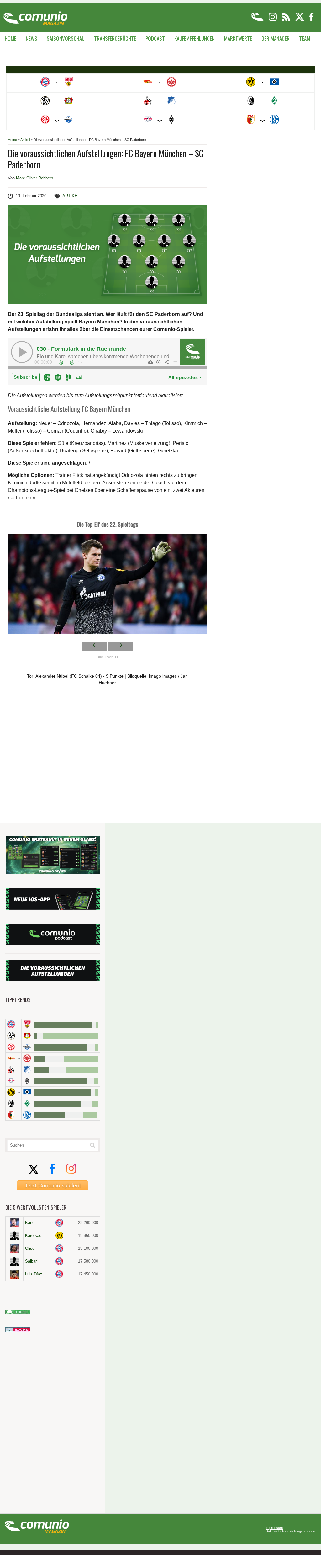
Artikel (25, 139)
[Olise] (14, 1248)
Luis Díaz (33, 1274)
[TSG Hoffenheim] (27, 1069)
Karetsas (33, 1235)
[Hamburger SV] (27, 1092)
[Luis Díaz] (14, 1274)
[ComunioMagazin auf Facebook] (311, 20)
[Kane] (14, 1222)
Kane (29, 1222)
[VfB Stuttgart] (27, 1024)
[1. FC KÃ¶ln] (11, 1069)
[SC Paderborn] (27, 1047)
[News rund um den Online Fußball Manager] (35, 16)
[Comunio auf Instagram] (273, 20)
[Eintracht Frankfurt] (27, 1058)
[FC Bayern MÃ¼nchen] (11, 1024)
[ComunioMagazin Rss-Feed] (286, 20)
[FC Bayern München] (60, 1223)
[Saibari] (14, 1261)
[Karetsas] (14, 1235)
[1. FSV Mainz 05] (11, 1047)
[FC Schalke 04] (27, 1115)
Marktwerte (238, 38)
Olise (29, 1248)
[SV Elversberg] (11, 1036)
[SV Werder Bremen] (27, 1103)
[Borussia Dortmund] (11, 1092)
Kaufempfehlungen (194, 38)
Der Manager (275, 38)
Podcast (155, 38)
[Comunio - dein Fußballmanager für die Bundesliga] (258, 20)
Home (10, 38)
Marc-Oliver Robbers (34, 178)
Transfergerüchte (115, 38)
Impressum (274, 1528)
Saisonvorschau (66, 38)
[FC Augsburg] (11, 1115)
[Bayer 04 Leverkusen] (27, 1036)
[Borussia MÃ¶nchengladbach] (27, 1081)
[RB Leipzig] (11, 1081)
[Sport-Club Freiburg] (11, 1103)
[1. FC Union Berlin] (11, 1058)
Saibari (31, 1261)
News (31, 38)
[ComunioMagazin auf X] (300, 20)
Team (304, 38)
